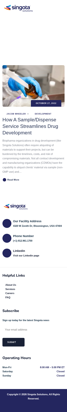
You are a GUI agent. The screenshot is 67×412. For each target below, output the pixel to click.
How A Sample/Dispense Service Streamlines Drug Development (30, 126)
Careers (9, 293)
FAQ (7, 297)
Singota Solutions (37, 394)
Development (43, 114)
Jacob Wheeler (16, 114)
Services (10, 289)
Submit (12, 342)
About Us (10, 284)
